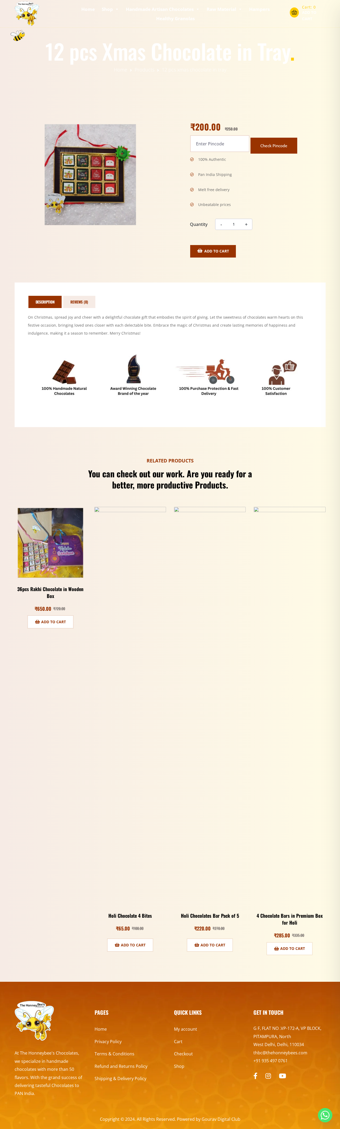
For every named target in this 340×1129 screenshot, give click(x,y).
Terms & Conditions (114, 1054)
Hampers (259, 9)
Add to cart (216, 251)
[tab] (45, 302)
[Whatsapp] (325, 1115)
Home (88, 9)
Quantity (198, 224)
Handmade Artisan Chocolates (160, 9)
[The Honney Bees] (27, 13)
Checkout (183, 1054)
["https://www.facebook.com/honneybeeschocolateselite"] (255, 1076)
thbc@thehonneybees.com (280, 1053)
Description (45, 302)
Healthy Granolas (175, 18)
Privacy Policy (108, 1041)
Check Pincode (273, 145)
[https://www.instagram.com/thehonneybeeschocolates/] (268, 1076)
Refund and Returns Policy (121, 1066)
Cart (178, 1041)
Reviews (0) (79, 302)
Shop (107, 9)
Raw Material (221, 9)
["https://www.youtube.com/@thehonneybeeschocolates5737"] (282, 1076)
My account (185, 1029)
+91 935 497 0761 (270, 1061)
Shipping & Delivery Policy (120, 1078)
